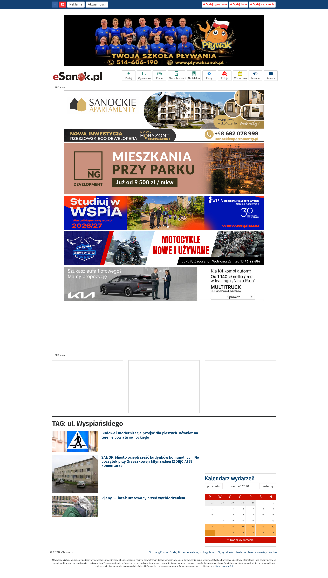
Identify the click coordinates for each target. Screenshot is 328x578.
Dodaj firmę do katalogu (185, 552)
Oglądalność (226, 552)
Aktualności (97, 4)
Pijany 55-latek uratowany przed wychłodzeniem (143, 498)
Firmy (209, 78)
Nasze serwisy (257, 552)
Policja (224, 78)
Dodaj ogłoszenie (216, 4)
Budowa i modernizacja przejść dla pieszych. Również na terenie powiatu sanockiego (149, 435)
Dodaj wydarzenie (263, 4)
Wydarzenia (240, 78)
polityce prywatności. (223, 566)
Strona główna (158, 552)
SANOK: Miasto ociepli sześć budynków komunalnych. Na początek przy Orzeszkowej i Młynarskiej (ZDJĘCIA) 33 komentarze (150, 461)
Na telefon (194, 78)
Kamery (270, 78)
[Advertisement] (164, 326)
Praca (159, 78)
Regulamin (209, 552)
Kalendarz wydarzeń (230, 478)
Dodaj (128, 78)
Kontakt (273, 552)
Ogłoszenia (144, 78)
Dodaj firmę (239, 4)
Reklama (76, 4)
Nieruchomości (177, 78)
